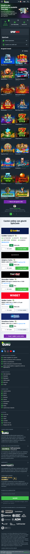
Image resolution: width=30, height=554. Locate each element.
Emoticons (20, 154)
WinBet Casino (7, 300)
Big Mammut (6, 65)
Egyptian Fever (7, 154)
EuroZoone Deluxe (6, 168)
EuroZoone (20, 168)
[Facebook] (2, 351)
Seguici (3, 349)
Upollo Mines (6, 79)
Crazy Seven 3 (21, 124)
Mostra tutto (5, 242)
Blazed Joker (6, 110)
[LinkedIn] (14, 351)
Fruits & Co (6, 183)
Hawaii (19, 197)
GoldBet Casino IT (8, 236)
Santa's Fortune (21, 65)
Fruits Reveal (21, 183)
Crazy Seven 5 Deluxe (6, 139)
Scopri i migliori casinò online (16, 336)
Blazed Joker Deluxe (20, 95)
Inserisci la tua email (7, 492)
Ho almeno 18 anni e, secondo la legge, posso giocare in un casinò (15, 502)
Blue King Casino (22, 110)
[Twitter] (5, 351)
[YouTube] (11, 351)
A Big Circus (6, 94)
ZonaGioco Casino (8, 321)
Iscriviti (15, 498)
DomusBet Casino (8, 279)
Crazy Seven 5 (21, 138)
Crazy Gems (6, 124)
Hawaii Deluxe (7, 197)
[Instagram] (8, 351)
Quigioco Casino (7, 260)
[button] (21, 262)
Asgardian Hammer (20, 79)
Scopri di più (9, 552)
